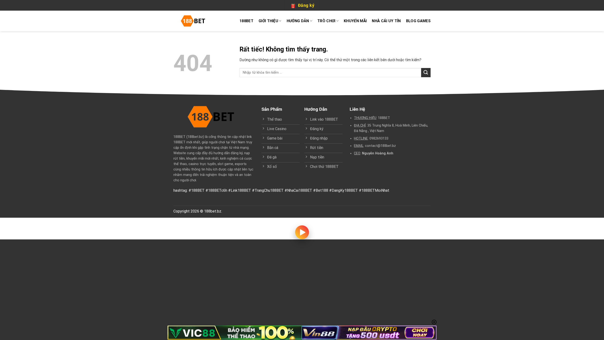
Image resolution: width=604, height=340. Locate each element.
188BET (246, 21)
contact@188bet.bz (380, 146)
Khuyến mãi (355, 21)
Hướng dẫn (298, 21)
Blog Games (418, 21)
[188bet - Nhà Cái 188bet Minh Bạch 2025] (194, 21)
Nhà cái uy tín (386, 21)
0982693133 (378, 138)
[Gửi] (426, 72)
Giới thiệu (268, 21)
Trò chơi (326, 21)
